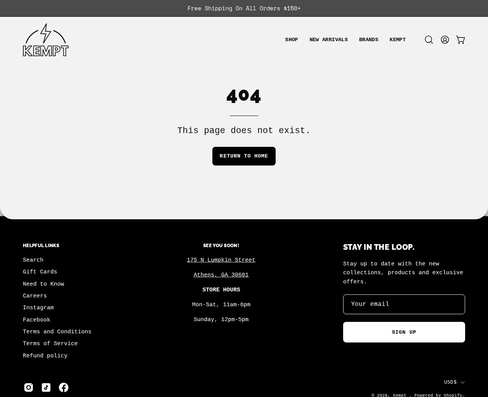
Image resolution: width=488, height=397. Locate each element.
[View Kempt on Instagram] (28, 387)
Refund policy (45, 355)
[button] (368, 40)
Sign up (404, 332)
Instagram (38, 308)
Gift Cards (40, 272)
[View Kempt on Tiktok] (46, 387)
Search (33, 260)
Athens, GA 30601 (221, 275)
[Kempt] (46, 40)
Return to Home (244, 156)
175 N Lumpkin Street (221, 260)
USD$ (450, 382)
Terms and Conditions (57, 331)
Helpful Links (41, 245)
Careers (35, 296)
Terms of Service (50, 344)
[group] (244, 8)
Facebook (36, 320)
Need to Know (43, 284)
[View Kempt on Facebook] (63, 387)
